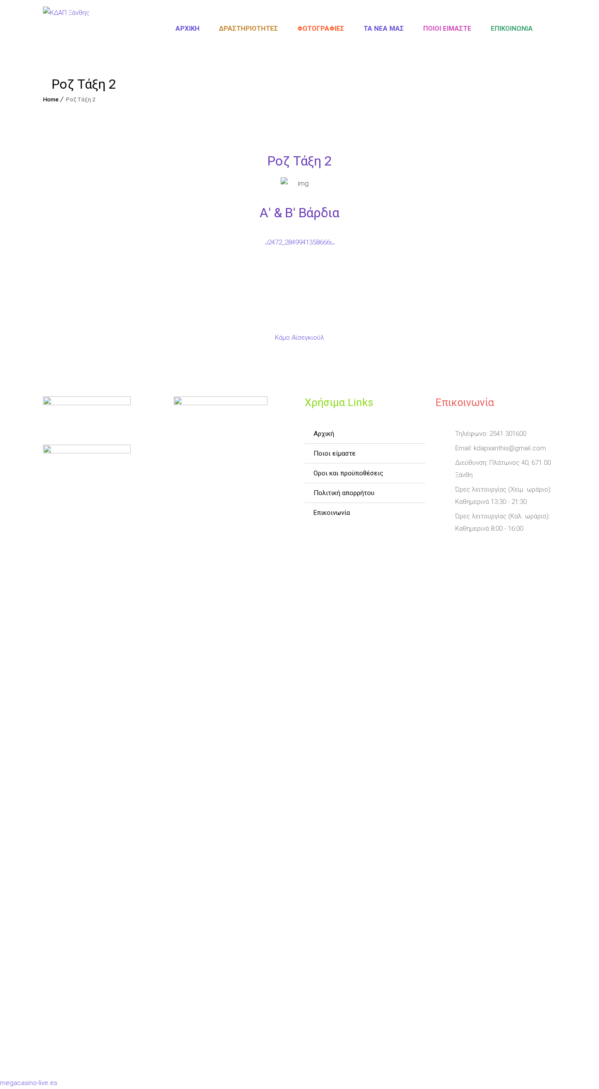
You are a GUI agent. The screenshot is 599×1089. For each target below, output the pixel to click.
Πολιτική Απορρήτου (344, 493)
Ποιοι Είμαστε (335, 453)
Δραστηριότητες (248, 28)
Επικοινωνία (512, 28)
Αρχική (187, 28)
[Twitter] (468, 549)
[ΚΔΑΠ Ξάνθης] (66, 28)
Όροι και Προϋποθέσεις (348, 473)
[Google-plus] (492, 549)
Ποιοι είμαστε (447, 28)
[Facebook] (443, 549)
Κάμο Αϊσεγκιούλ (299, 337)
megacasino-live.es (28, 1083)
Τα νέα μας (384, 28)
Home (51, 99)
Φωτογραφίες (320, 28)
